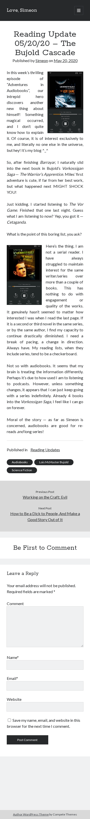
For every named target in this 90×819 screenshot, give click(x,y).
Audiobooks (20, 462)
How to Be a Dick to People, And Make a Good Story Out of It (45, 516)
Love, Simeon (22, 10)
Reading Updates (45, 449)
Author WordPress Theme (31, 814)
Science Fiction (22, 470)
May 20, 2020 (66, 60)
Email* (12, 678)
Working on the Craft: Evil (45, 497)
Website (14, 699)
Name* (13, 657)
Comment (15, 603)
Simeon (42, 60)
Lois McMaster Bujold (53, 462)
